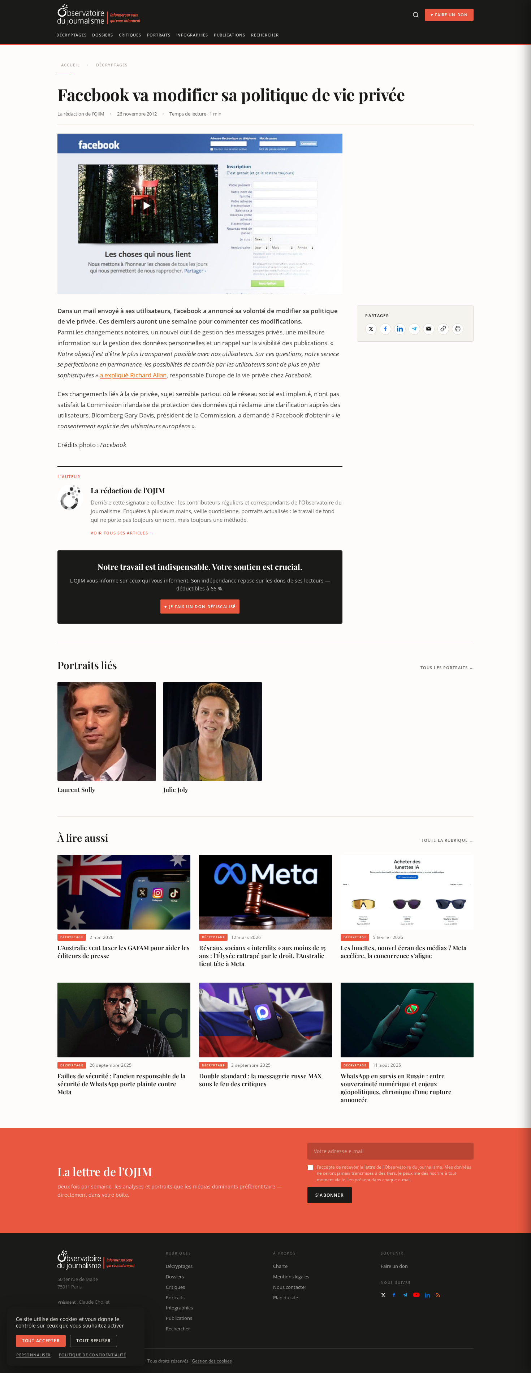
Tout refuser (93, 1341)
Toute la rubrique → (448, 840)
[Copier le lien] (443, 328)
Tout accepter (41, 1341)
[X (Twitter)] (383, 1295)
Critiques (130, 35)
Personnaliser (33, 1354)
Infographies (192, 35)
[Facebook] (394, 1295)
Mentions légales (291, 1276)
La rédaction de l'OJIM (80, 114)
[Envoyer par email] (429, 328)
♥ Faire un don (449, 14)
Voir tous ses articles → (122, 533)
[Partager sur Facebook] (385, 328)
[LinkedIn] (427, 1295)
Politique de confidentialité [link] (92, 1354)
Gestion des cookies (212, 1361)
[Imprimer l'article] (457, 328)
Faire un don (394, 1266)
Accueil (70, 65)
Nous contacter (289, 1287)
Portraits (158, 35)
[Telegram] (405, 1295)
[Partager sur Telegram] (414, 328)
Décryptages (71, 35)
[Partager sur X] (371, 328)
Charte (280, 1266)
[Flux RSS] (437, 1295)
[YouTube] (416, 1294)
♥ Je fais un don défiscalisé (200, 606)
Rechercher (265, 35)
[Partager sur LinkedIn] (400, 328)
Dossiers (102, 35)
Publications (229, 35)
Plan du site (285, 1297)
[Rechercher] (415, 14)
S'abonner (329, 1195)
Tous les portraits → (447, 667)
